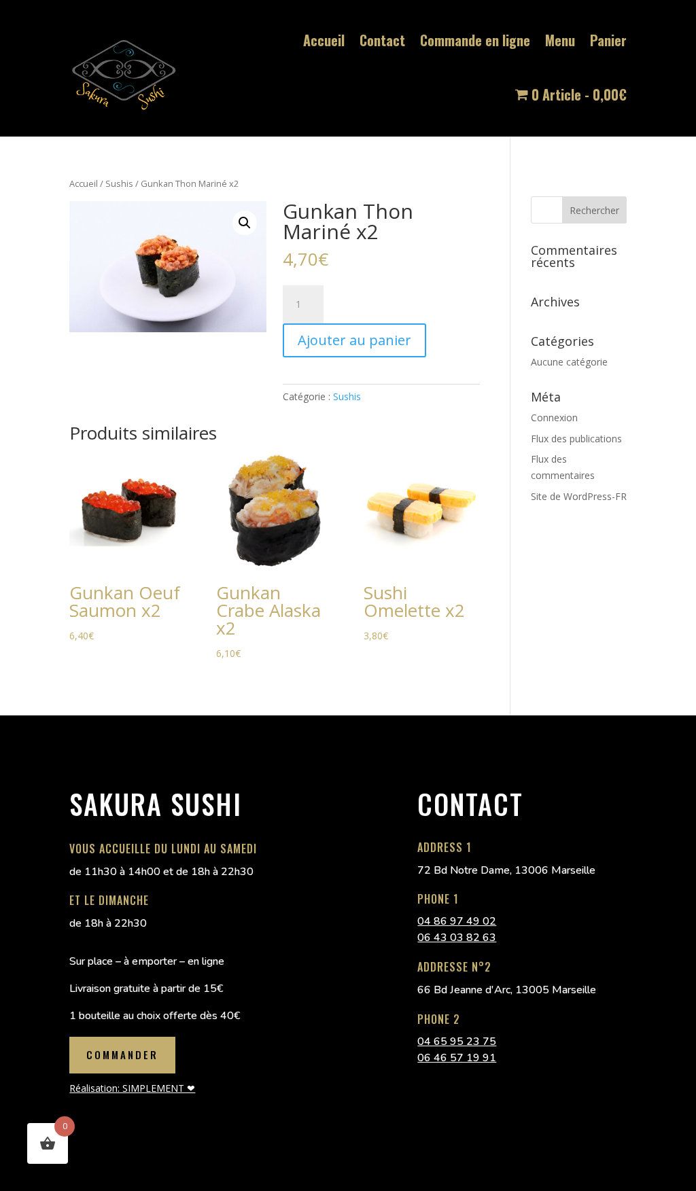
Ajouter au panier (354, 340)
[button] (244, 223)
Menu (560, 40)
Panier (608, 40)
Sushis (119, 183)
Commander (122, 1054)
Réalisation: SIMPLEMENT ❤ (132, 1088)
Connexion (554, 417)
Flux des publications (576, 438)
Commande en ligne (475, 40)
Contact (382, 40)
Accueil (324, 40)
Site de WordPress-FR (579, 496)
